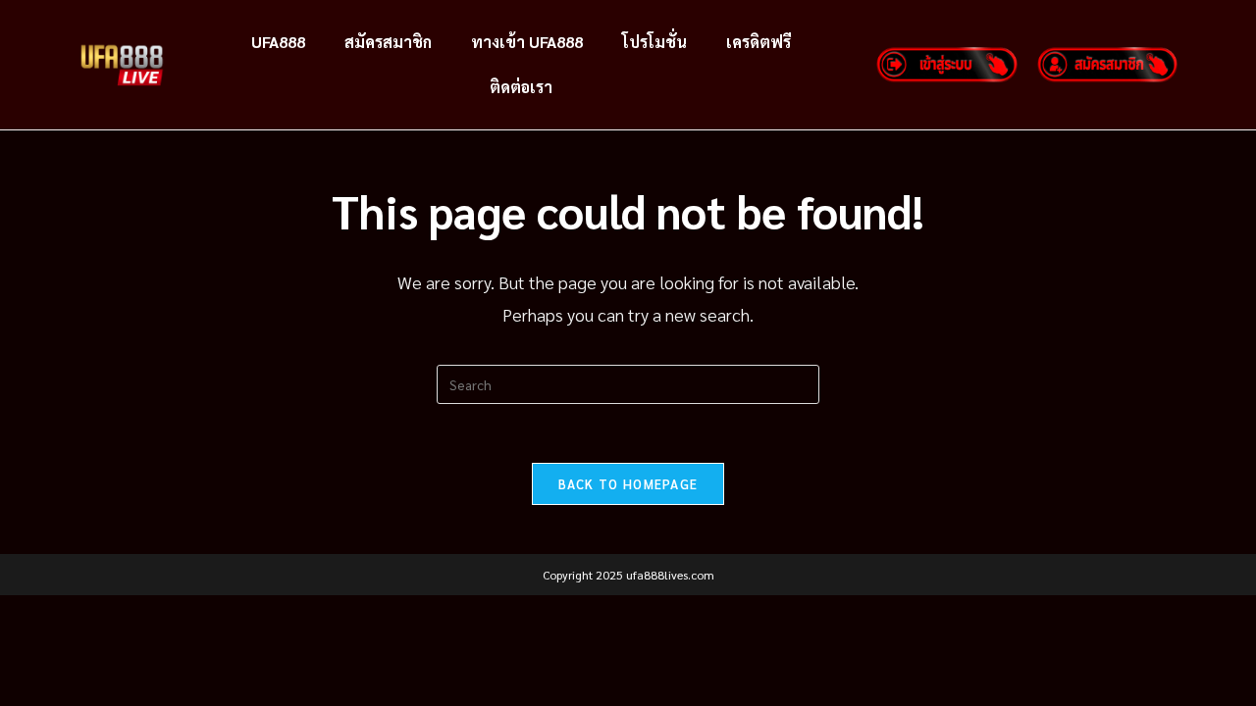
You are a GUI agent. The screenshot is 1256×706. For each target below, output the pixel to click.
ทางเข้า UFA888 (527, 41)
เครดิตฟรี (758, 41)
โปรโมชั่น (654, 41)
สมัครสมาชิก (388, 41)
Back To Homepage (628, 484)
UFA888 (278, 41)
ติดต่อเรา (521, 86)
